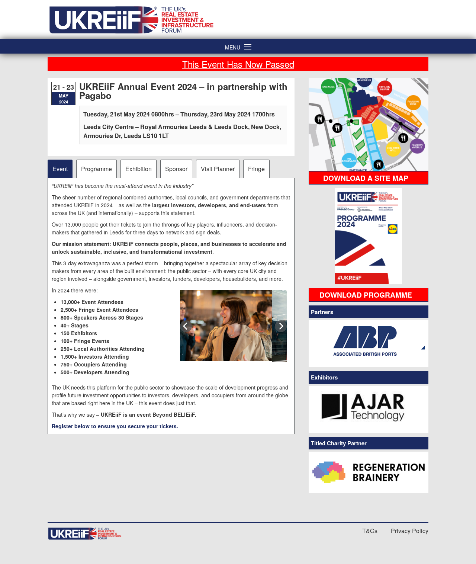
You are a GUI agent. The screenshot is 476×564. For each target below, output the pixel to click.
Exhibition (138, 168)
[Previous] (186, 326)
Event (60, 168)
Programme (96, 168)
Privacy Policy (409, 530)
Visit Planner (218, 168)
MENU (232, 47)
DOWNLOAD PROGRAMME (365, 294)
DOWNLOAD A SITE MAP (365, 178)
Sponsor (176, 168)
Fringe (256, 168)
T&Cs (369, 530)
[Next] (281, 326)
